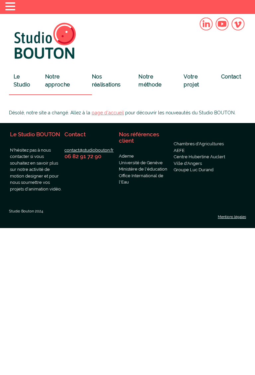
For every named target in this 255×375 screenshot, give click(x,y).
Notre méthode (149, 80)
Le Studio (22, 80)
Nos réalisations (106, 80)
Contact (231, 76)
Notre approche (57, 80)
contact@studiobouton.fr (89, 150)
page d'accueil (108, 112)
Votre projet (191, 80)
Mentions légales (232, 217)
